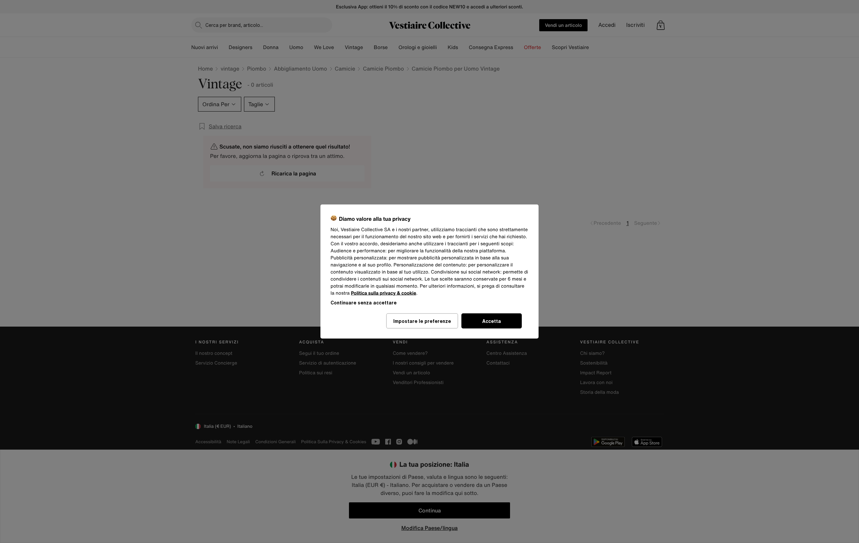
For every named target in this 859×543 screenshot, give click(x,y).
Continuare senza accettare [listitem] (364, 302)
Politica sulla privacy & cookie (383, 293)
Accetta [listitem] (491, 321)
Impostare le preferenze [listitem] (422, 321)
